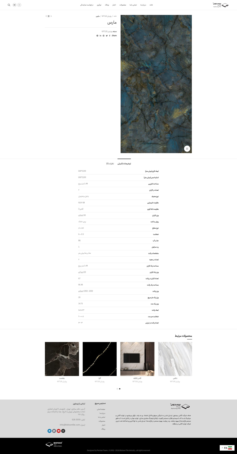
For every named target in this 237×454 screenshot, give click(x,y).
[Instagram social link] (19, 5)
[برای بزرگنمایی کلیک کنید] (187, 149)
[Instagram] (63, 431)
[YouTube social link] (14, 5)
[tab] (124, 162)
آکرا (100, 378)
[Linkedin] (49, 431)
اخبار (103, 425)
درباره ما (102, 413)
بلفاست (62, 378)
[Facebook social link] (109, 35)
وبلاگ (103, 429)
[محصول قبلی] (51, 16)
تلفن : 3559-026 (78, 419)
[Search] (9, 4)
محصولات (102, 421)
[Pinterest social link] (103, 35)
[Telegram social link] (97, 35)
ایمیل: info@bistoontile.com (72, 424)
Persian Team (102, 450)
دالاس (175, 378)
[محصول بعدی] (46, 16)
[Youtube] (59, 431)
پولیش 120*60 (106, 16)
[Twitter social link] (106, 35)
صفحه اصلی (101, 409)
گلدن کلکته (137, 378)
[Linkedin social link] (100, 35)
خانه (115, 16)
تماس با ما (101, 417)
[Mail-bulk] (54, 431)
